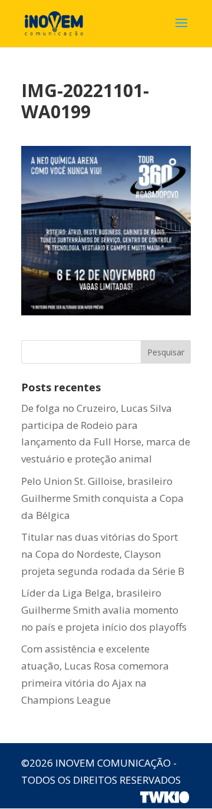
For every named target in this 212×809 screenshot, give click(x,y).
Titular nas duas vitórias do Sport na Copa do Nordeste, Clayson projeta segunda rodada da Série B (102, 554)
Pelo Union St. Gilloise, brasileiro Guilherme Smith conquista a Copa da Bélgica (102, 498)
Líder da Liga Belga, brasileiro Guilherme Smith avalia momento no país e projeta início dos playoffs (104, 610)
